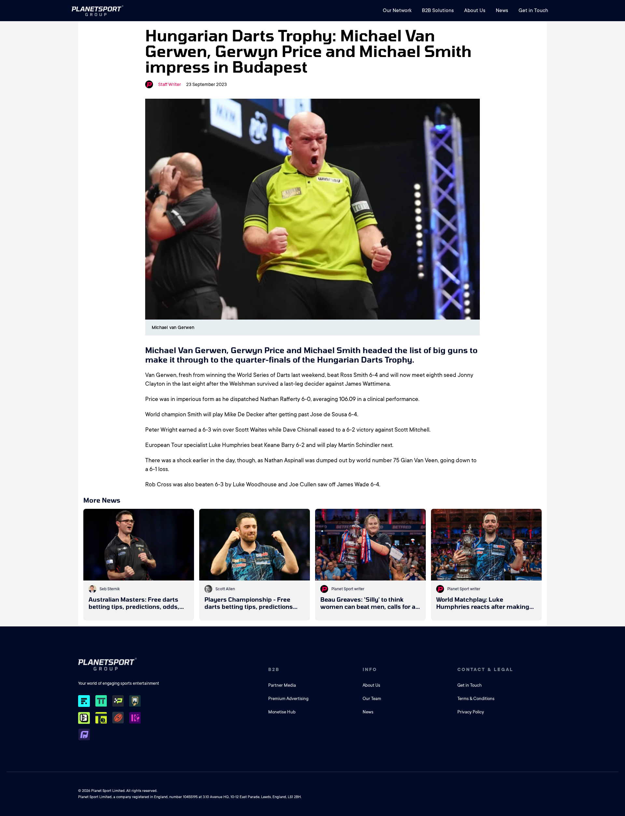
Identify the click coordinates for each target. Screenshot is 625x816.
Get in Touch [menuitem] (533, 10)
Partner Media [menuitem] (282, 685)
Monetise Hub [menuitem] (282, 711)
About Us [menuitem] (474, 10)
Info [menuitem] (370, 669)
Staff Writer (169, 84)
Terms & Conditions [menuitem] (475, 698)
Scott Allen (225, 589)
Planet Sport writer (347, 589)
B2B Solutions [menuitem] (438, 10)
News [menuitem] (502, 10)
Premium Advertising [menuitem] (288, 698)
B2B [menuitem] (274, 669)
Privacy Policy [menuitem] (470, 711)
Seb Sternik (110, 589)
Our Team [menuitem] (372, 698)
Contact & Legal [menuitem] (485, 669)
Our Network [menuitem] (397, 10)
